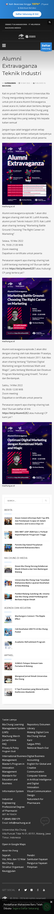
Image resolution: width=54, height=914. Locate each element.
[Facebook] (19, 890)
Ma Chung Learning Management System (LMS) (13, 728)
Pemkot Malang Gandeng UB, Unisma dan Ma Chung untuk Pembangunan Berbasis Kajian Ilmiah (32, 596)
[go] (46, 501)
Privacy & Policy (10, 747)
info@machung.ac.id (19, 822)
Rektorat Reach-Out (38, 747)
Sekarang (46, 47)
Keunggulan (8, 871)
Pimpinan (32, 867)
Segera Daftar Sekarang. (26, 908)
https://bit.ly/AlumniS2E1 (22, 268)
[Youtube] (44, 890)
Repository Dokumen (38, 724)
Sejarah (6, 855)
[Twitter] (25, 890)
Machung (6, 86)
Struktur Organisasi (13, 867)
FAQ (4, 744)
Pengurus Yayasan (37, 863)
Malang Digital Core (38, 732)
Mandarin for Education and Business (9, 779)
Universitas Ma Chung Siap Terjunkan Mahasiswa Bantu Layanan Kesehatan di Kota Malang (32, 583)
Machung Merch (11, 736)
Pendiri (31, 855)
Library (31, 728)
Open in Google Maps (14, 844)
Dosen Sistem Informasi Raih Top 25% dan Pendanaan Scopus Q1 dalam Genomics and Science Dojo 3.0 (32, 521)
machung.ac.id (8, 206)
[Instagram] (31, 890)
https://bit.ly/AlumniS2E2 (15, 413)
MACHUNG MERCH (13, 28)
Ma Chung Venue (36, 736)
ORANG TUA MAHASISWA (16, 24)
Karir (29, 740)
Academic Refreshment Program (30, 642)
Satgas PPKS (34, 744)
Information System (13, 791)
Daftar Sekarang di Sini (27, 14)
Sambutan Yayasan (37, 859)
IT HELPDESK (34, 24)
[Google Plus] (38, 890)
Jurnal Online (9, 740)
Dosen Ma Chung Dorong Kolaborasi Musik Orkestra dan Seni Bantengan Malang (31, 569)
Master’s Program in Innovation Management (13, 767)
